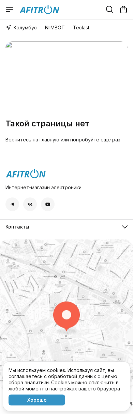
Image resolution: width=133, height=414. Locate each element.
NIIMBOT (55, 27)
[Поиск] (110, 9)
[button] (12, 204)
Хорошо (37, 400)
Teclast (81, 27)
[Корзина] (123, 9)
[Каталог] (9, 9)
